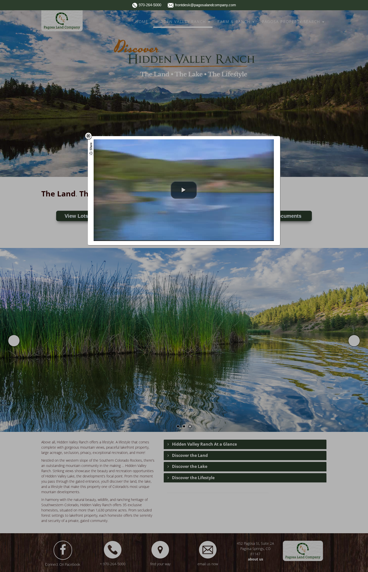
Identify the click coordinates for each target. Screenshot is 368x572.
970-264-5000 (149, 5)
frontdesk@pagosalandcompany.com (205, 5)
